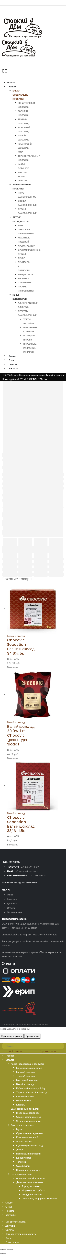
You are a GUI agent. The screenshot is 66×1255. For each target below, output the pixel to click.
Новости (13, 364)
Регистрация (12, 1242)
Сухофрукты (25, 282)
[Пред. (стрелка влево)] (1, 1253)
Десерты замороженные (29, 1182)
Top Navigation (48, 1051)
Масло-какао (23, 1100)
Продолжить (32, 1036)
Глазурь (22, 180)
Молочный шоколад (27, 1080)
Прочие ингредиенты (28, 1170)
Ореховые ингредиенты (29, 1133)
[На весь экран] (8, 1249)
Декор (21, 258)
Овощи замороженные (28, 1117)
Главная (11, 82)
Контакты (13, 368)
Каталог (13, 86)
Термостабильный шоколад (31, 1092)
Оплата (11, 908)
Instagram (19, 882)
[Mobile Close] (2, 1040)
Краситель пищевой (27, 1137)
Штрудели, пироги (32, 1194)
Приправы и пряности (28, 1153)
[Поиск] (62, 1046)
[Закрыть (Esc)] (1, 1249)
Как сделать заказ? (15, 1221)
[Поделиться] (4, 1249)
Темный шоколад (25, 1076)
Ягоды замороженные (28, 1121)
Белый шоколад (16, 636)
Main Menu (15, 1051)
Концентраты (26, 274)
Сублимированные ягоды (30, 1145)
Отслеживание (14, 912)
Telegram (31, 882)
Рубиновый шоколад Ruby (25, 147)
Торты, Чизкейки (31, 1186)
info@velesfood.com (26, 871)
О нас (11, 360)
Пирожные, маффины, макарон (30, 347)
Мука (21, 225)
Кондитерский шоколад (29, 1068)
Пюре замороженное (28, 1113)
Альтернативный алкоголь (30, 1178)
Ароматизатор (26, 245)
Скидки (12, 356)
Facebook (7, 882)
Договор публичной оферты (20, 1234)
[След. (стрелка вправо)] (4, 1253)
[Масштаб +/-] (11, 1249)
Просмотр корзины (11, 1036)
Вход (8, 1238)
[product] (21, 608)
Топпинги (23, 278)
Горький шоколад (25, 1072)
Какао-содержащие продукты (20, 94)
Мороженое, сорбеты (33, 1190)
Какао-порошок (25, 1096)
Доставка (12, 903)
